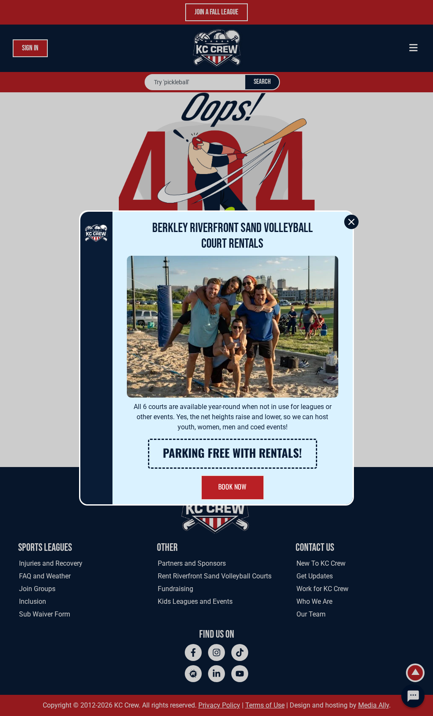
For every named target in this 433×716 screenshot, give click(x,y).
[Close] (351, 222)
